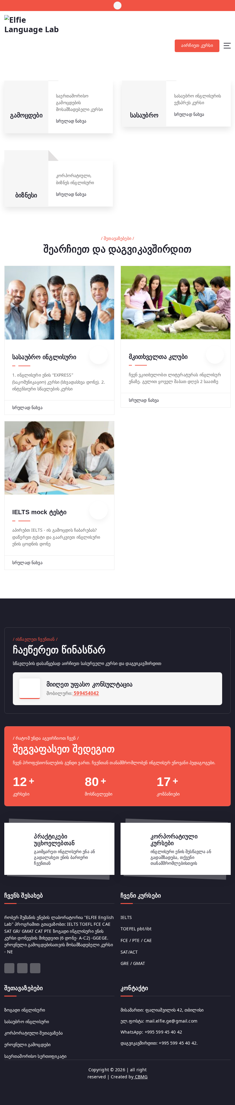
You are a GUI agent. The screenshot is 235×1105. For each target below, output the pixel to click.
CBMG (141, 1077)
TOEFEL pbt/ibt (136, 929)
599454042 (86, 693)
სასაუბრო (144, 115)
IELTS (126, 917)
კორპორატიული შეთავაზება (33, 1033)
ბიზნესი (26, 195)
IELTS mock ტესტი (39, 512)
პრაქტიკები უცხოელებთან (54, 839)
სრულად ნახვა (72, 121)
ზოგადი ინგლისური (24, 1010)
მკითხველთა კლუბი (158, 356)
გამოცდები (26, 115)
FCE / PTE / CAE (136, 940)
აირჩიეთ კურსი (197, 45)
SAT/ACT (129, 952)
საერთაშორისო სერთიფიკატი (35, 1056)
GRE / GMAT (133, 963)
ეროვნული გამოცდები (27, 1044)
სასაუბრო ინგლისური (44, 357)
